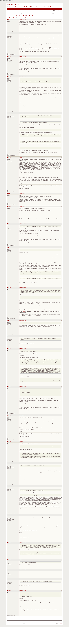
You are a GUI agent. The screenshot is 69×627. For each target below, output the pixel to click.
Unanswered (60, 10)
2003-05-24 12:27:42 (22, 441)
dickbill (8, 193)
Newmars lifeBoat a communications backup (40, 6)
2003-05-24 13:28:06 (22, 542)
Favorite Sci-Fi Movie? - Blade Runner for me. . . (30, 15)
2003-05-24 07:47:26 (22, 56)
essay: (37, 443)
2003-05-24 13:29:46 (22, 559)
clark (8, 19)
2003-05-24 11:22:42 (22, 247)
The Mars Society (18, 6)
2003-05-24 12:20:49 (22, 415)
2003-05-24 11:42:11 (22, 287)
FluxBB (61, 623)
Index (8, 15)
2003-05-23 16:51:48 (22, 19)
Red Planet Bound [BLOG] (27, 6)
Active (57, 10)
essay (24, 311)
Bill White (9, 206)
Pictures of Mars (14, 15)
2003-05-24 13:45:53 (22, 578)
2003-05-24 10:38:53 (22, 193)
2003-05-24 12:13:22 (22, 348)
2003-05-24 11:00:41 (22, 223)
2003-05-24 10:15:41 (22, 157)
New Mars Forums (13, 4)
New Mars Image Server (52, 6)
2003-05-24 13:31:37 (22, 569)
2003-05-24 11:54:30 (22, 320)
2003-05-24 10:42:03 (22, 206)
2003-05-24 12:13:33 (22, 386)
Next (25, 17)
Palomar (9, 56)
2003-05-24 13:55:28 (22, 590)
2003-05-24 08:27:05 (22, 76)
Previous (10, 17)
